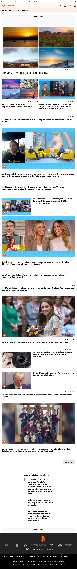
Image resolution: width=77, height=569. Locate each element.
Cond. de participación (57, 561)
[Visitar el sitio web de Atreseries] (51, 545)
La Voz (36, 1)
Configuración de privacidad (22, 564)
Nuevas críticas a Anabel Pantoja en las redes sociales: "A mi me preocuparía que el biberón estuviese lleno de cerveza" (33, 188)
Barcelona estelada (56, 1)
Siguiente (69, 462)
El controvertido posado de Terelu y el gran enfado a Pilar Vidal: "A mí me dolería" (37, 121)
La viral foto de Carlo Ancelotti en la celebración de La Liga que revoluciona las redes (37, 396)
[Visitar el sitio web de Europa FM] (68, 545)
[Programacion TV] (65, 5)
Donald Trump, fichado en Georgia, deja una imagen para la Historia (53, 374)
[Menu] (74, 5)
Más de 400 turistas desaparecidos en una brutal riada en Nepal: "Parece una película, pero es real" (38, 516)
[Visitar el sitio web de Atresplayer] (38, 549)
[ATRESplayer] (69, 5)
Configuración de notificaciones (44, 564)
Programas (14, 10)
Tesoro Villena (44, 1)
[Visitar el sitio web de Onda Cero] (60, 545)
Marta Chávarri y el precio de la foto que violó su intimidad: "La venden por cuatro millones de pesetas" (38, 289)
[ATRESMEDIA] (38, 539)
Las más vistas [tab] (30, 475)
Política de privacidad (27, 561)
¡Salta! (6, 1)
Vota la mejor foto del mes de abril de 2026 (25, 73)
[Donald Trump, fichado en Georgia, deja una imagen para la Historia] (16, 380)
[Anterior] (1, 1)
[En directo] (60, 5)
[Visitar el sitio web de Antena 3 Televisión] (8, 545)
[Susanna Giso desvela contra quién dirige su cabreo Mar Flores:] (57, 89)
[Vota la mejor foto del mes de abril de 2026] (38, 47)
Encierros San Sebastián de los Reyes (21, 1)
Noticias (25, 10)
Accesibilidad (60, 564)
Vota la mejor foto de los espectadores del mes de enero (17, 105)
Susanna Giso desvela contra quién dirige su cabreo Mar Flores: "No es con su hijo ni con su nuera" (55, 106)
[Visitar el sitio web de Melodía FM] (27, 549)
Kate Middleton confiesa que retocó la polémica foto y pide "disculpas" (35, 342)
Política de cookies (42, 561)
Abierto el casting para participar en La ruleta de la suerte (40, 502)
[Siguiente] (75, 1)
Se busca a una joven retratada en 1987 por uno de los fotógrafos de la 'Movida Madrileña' (53, 354)
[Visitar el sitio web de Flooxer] (49, 549)
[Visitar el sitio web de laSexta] (16, 545)
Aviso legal (16, 561)
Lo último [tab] (44, 475)
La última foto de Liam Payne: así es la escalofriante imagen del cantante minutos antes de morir (36, 276)
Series (4, 10)
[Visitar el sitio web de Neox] (25, 545)
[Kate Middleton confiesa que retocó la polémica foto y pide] (38, 317)
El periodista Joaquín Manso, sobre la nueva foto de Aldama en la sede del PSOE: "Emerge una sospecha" (53, 201)
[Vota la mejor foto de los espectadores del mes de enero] (20, 89)
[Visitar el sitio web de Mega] (42, 545)
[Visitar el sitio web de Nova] (34, 545)
